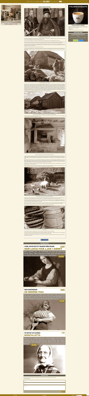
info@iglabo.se (44, 395)
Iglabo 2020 (15, 395)
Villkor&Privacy (74, 395)
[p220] (44, 286)
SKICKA (63, 391)
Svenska (78, 395)
